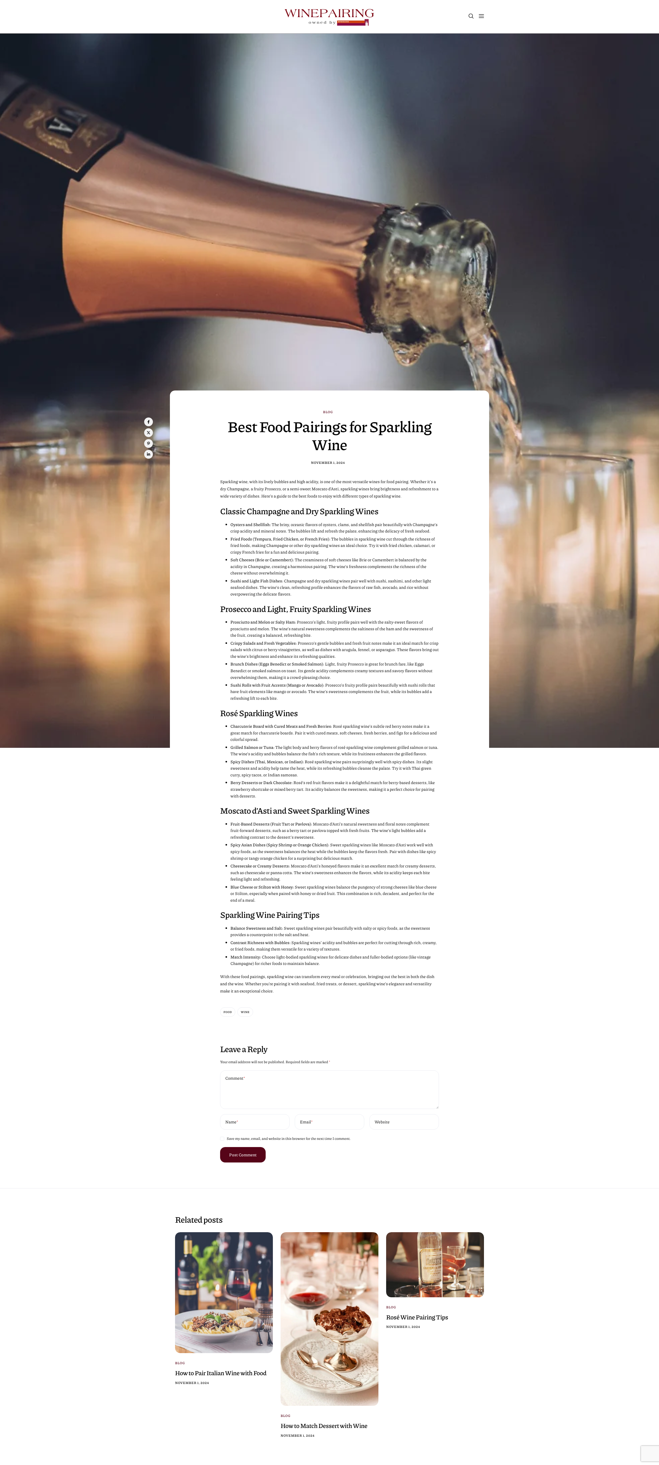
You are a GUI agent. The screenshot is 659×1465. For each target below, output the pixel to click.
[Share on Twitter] (148, 432)
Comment (235, 1078)
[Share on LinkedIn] (148, 454)
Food (227, 1012)
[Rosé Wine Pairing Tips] (435, 1264)
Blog (328, 412)
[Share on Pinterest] (148, 443)
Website (382, 1122)
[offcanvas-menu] (481, 16)
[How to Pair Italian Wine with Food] (224, 1292)
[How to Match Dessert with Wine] (329, 1318)
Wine (245, 1012)
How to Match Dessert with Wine (324, 1425)
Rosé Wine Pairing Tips (417, 1317)
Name (231, 1122)
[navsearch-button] (471, 16)
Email (306, 1122)
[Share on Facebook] (148, 422)
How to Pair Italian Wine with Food (220, 1373)
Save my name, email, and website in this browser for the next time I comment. (289, 1138)
